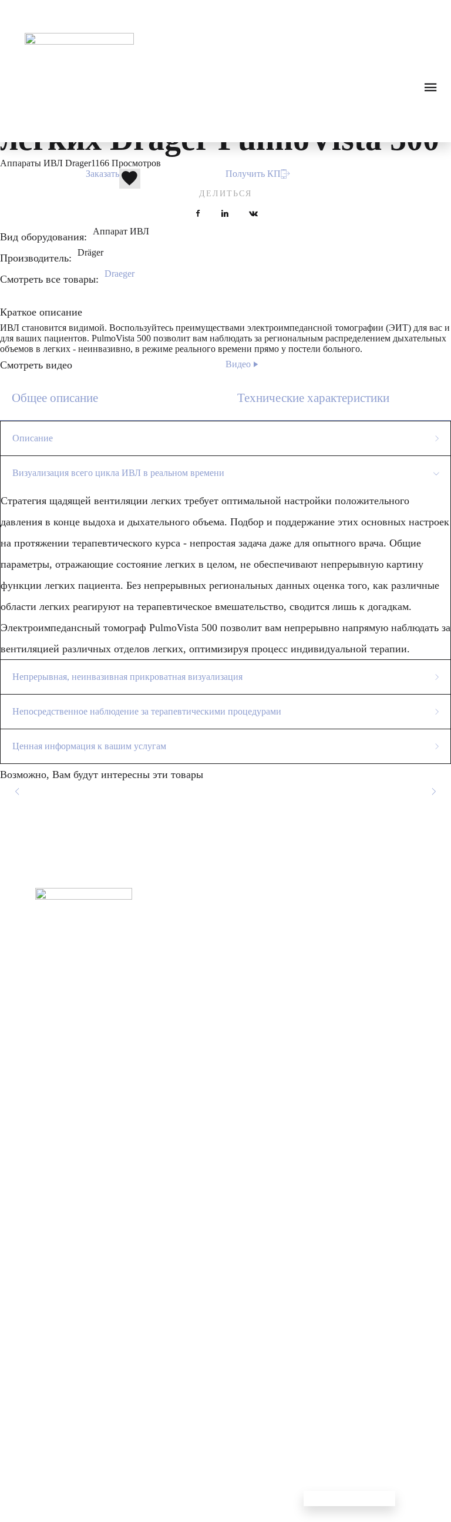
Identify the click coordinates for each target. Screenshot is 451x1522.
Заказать (102, 174)
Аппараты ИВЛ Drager (45, 163)
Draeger (119, 274)
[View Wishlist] (56, 11)
